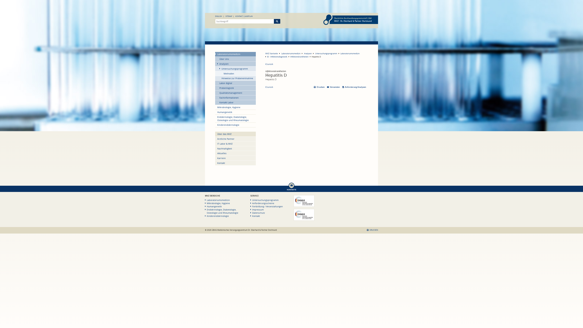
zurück (270, 64)
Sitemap (228, 16)
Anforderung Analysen (355, 87)
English (218, 16)
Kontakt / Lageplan (244, 16)
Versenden (335, 87)
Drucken (321, 87)
